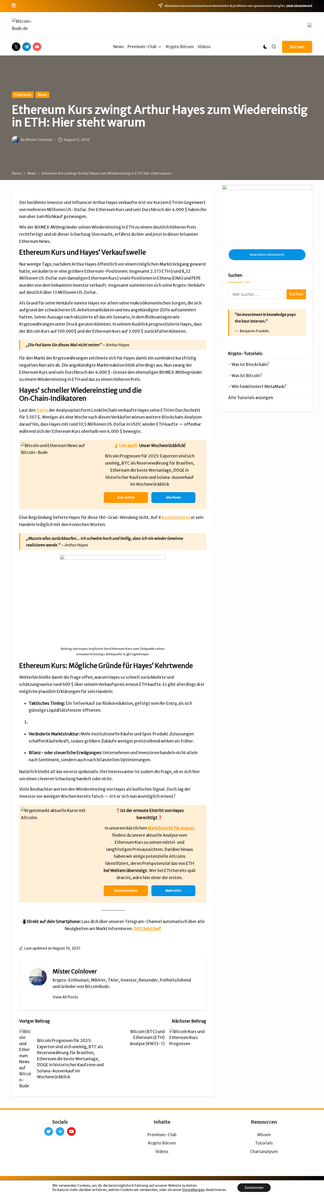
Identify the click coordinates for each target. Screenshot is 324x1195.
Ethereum (22, 94)
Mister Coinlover (75, 971)
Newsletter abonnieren (267, 255)
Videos (161, 1151)
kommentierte (176, 517)
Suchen (235, 275)
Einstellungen (193, 1190)
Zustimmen (254, 1188)
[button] (297, 47)
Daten (42, 410)
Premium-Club (162, 1134)
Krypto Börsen (162, 1143)
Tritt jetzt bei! (147, 928)
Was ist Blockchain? (250, 364)
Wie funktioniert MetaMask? (259, 386)
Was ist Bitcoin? (246, 375)
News (42, 94)
